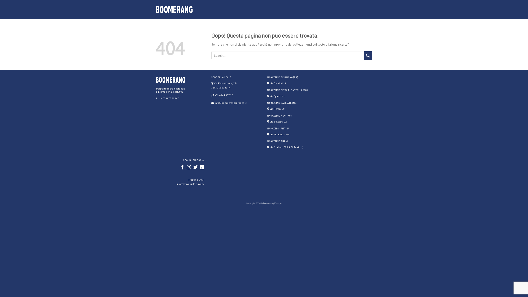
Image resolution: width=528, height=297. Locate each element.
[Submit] (368, 55)
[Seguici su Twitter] (195, 167)
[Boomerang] (174, 9)
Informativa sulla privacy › (191, 184)
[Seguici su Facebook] (182, 167)
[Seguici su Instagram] (189, 167)
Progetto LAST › (196, 180)
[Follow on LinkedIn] (202, 167)
